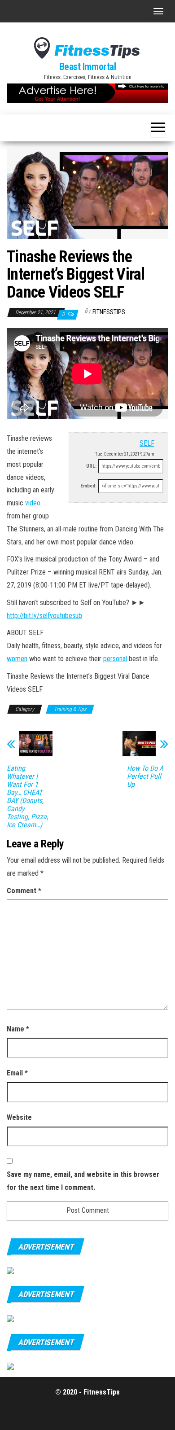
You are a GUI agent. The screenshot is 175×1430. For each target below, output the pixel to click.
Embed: (88, 486)
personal (115, 658)
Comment (24, 890)
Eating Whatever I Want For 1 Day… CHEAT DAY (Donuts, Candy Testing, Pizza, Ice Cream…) (27, 796)
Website (19, 1117)
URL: (91, 466)
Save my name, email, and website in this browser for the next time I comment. (83, 1181)
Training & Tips (70, 709)
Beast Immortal (87, 66)
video (32, 503)
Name (18, 1029)
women (17, 658)
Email (17, 1073)
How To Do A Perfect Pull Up (145, 776)
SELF (147, 443)
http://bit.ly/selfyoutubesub (44, 615)
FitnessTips (108, 312)
